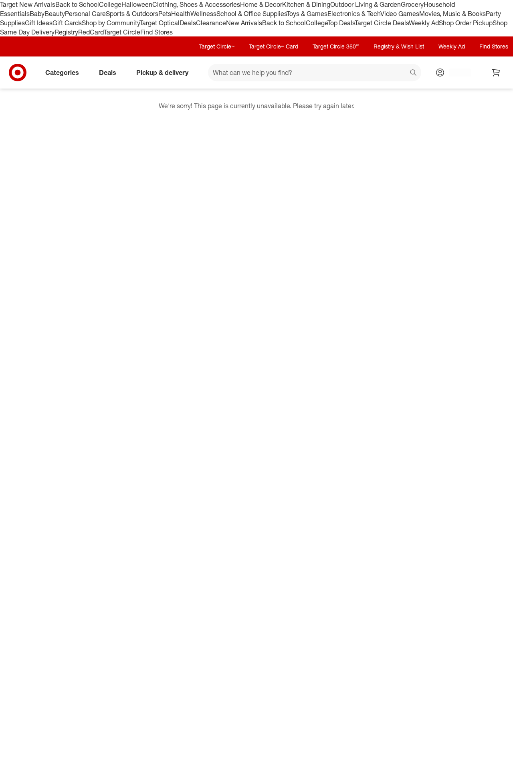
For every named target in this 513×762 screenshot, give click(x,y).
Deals (188, 23)
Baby (37, 14)
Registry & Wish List (399, 46)
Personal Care (85, 14)
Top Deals (341, 23)
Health (180, 14)
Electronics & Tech (353, 14)
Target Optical (159, 23)
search (413, 73)
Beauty (54, 14)
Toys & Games (307, 14)
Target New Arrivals (27, 4)
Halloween (136, 4)
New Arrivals (244, 23)
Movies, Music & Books (452, 14)
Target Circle (122, 32)
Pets (164, 14)
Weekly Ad (424, 23)
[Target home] (17, 72)
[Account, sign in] (456, 72)
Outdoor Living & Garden (365, 4)
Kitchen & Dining (306, 4)
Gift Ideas (39, 23)
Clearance (211, 23)
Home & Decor (261, 4)
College (110, 4)
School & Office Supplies (251, 14)
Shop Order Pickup (466, 23)
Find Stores (156, 32)
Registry (66, 32)
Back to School (77, 4)
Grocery (412, 4)
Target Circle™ (216, 46)
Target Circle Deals (382, 23)
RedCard (91, 32)
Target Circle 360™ (336, 46)
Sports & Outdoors (132, 14)
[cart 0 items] (496, 72)
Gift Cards (67, 23)
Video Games (399, 14)
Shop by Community (110, 23)
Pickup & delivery (162, 73)
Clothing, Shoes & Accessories (196, 4)
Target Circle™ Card (273, 46)
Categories (62, 73)
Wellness (203, 14)
